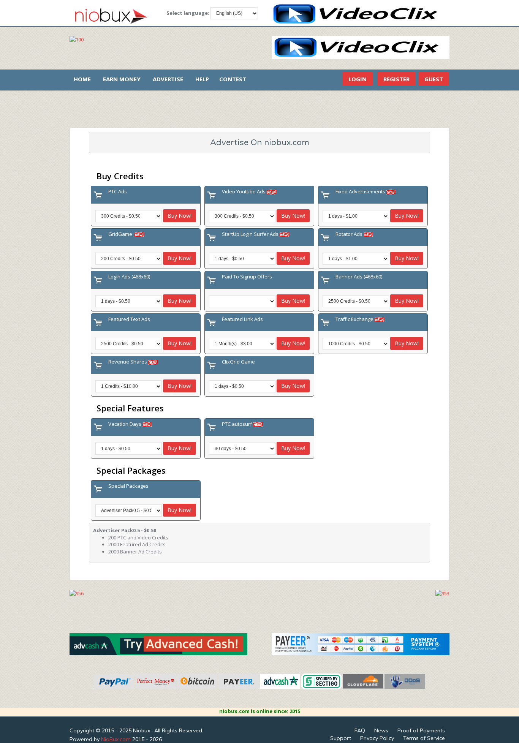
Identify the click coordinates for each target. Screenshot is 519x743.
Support (340, 738)
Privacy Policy (377, 738)
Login (357, 79)
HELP (202, 79)
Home (82, 79)
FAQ (359, 730)
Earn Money (122, 79)
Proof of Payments (421, 730)
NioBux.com (116, 739)
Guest (433, 79)
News (381, 730)
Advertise (168, 79)
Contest (232, 79)
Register (396, 79)
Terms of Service (424, 738)
